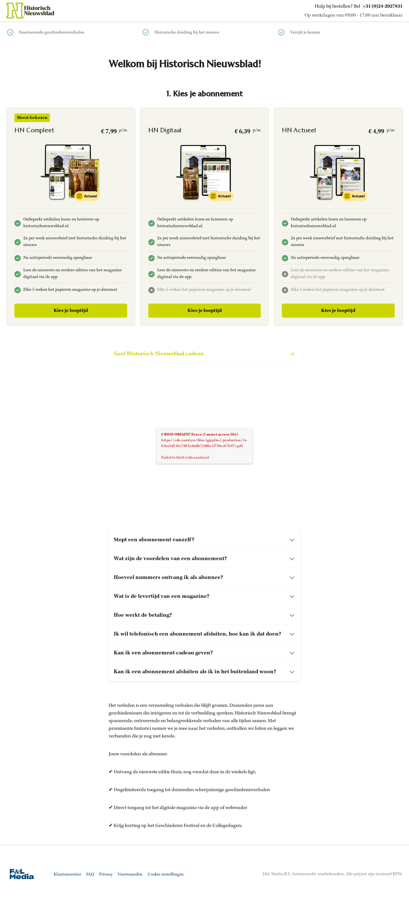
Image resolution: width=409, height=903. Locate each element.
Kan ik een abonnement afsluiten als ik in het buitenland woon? (195, 671)
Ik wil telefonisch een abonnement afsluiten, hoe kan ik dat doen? (197, 634)
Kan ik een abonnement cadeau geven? (163, 653)
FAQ (90, 874)
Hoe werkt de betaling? (143, 615)
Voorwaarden (130, 874)
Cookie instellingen (166, 874)
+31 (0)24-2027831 (383, 6)
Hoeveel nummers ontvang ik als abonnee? (168, 577)
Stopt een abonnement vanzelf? (154, 540)
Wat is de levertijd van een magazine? (161, 596)
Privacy (105, 874)
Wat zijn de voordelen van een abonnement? (170, 558)
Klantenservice (67, 874)
